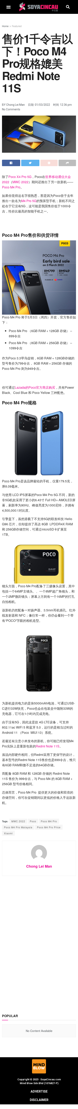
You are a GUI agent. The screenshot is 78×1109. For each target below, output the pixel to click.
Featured (17, 26)
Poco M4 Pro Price (49, 827)
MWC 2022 (20, 182)
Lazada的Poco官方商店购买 (35, 387)
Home (5, 26)
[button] (8, 6)
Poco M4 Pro (11, 187)
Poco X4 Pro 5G (19, 176)
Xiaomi (8, 833)
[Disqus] (39, 940)
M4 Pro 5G (28, 200)
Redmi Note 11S (47, 746)
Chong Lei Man (39, 866)
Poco (33, 821)
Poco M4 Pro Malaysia (18, 827)
